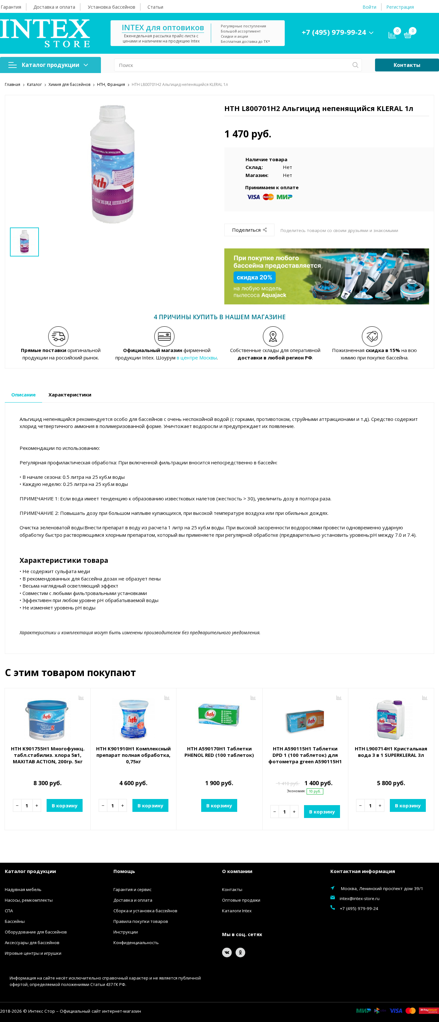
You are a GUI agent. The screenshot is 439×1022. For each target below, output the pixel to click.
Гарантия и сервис (132, 889)
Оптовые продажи (241, 900)
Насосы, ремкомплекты (29, 900)
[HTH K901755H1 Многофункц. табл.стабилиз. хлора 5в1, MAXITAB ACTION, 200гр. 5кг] (47, 717)
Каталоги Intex (237, 911)
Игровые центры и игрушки (33, 953)
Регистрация (400, 7)
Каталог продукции (50, 65)
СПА (9, 911)
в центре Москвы (197, 357)
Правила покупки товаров (140, 921)
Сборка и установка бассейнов (145, 911)
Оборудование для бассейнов (36, 932)
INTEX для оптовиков (163, 27)
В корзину (64, 805)
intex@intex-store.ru (360, 898)
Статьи (155, 7)
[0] (408, 36)
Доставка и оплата (54, 7)
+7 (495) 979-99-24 (334, 32)
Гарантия (11, 7)
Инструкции (125, 932)
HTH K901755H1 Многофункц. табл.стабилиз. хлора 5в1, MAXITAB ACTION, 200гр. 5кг (48, 755)
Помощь (124, 871)
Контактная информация (362, 871)
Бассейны (15, 921)
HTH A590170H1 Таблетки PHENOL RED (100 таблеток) (219, 751)
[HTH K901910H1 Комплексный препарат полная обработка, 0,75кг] (133, 717)
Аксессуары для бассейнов (32, 942)
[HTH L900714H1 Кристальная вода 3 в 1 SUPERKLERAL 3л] (391, 717)
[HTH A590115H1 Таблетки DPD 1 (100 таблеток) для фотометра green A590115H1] (305, 717)
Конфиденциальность (136, 942)
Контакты (407, 65)
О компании (237, 871)
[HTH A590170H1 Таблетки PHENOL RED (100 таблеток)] (219, 717)
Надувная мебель (23, 889)
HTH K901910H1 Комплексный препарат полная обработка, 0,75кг (133, 755)
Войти (369, 7)
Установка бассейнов (111, 7)
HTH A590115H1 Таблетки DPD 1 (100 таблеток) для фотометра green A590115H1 (305, 755)
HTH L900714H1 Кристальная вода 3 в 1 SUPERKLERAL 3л (391, 751)
